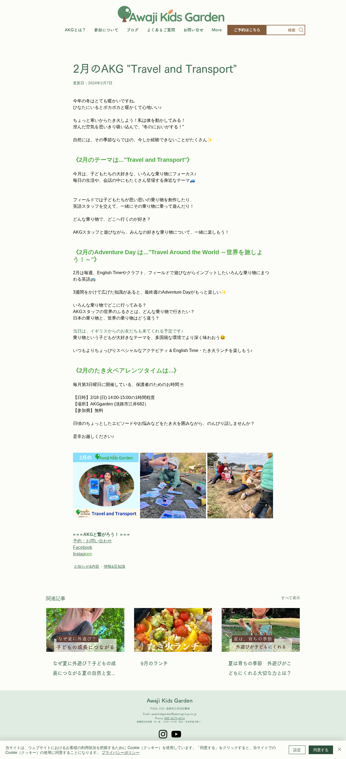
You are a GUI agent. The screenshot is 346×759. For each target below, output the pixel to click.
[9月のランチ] (173, 630)
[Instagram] (163, 734)
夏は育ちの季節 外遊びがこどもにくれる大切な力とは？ (259, 668)
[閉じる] (339, 750)
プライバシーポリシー (120, 752)
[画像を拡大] (106, 485)
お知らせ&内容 (86, 566)
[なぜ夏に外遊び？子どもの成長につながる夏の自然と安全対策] (85, 630)
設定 (297, 749)
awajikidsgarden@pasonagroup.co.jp (174, 714)
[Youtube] (176, 734)
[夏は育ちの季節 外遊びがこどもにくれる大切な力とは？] (261, 630)
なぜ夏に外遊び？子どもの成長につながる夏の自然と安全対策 (84, 669)
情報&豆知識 (114, 566)
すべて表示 (290, 598)
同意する (320, 749)
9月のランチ (154, 663)
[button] (106, 30)
